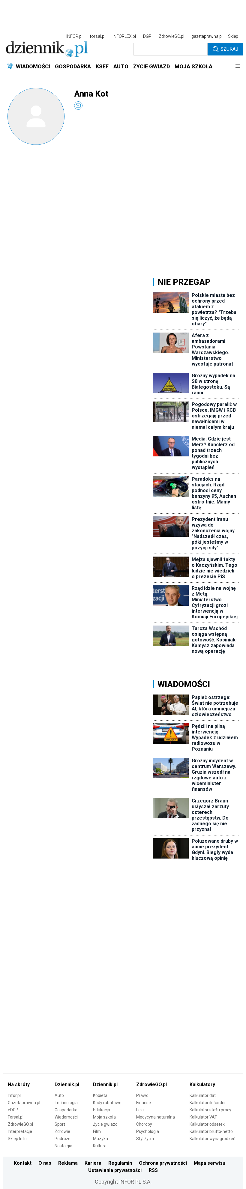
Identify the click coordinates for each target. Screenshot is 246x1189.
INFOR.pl (74, 36)
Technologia (66, 1102)
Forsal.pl (15, 1117)
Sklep (233, 36)
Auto (59, 1095)
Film (97, 1131)
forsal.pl (97, 36)
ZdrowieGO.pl (171, 36)
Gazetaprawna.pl (24, 1102)
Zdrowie (62, 1131)
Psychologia (147, 1131)
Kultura (99, 1145)
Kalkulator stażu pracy (210, 1109)
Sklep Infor (18, 1138)
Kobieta (100, 1095)
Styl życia (145, 1138)
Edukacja (101, 1109)
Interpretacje (20, 1131)
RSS (153, 1170)
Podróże (62, 1138)
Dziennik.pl (67, 1084)
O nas (44, 1163)
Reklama (68, 1163)
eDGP (13, 1109)
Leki (140, 1109)
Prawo (142, 1095)
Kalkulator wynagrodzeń (213, 1138)
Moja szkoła (104, 1117)
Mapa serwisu (209, 1163)
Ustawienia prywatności (115, 1170)
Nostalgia (63, 1145)
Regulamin (120, 1163)
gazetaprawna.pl (207, 36)
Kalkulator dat (203, 1095)
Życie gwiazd (105, 1124)
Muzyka (100, 1138)
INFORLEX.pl (124, 36)
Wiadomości (66, 1117)
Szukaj (229, 49)
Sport (60, 1124)
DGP (147, 36)
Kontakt (23, 1163)
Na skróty (19, 1084)
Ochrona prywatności (163, 1163)
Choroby (144, 1124)
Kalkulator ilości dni (207, 1102)
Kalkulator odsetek (207, 1124)
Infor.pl (14, 1095)
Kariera (93, 1163)
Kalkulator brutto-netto (211, 1131)
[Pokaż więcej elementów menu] (237, 66)
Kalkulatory (202, 1084)
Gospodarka (66, 1109)
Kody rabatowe (107, 1102)
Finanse (143, 1102)
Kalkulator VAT (203, 1117)
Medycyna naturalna (155, 1117)
